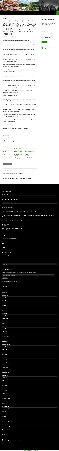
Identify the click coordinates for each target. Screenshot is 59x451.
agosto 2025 (5, 297)
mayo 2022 (4, 305)
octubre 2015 (5, 370)
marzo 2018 (4, 315)
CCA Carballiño (5, 194)
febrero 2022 (5, 310)
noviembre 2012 (5, 421)
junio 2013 (4, 413)
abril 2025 (4, 300)
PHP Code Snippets (24, 450)
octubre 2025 (5, 295)
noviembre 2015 (5, 367)
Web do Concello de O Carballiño (10, 199)
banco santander (7, 164)
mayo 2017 (4, 326)
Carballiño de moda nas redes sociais (48, 24)
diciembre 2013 (5, 406)
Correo (47, 12)
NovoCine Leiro (5, 196)
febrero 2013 (5, 419)
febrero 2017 (5, 331)
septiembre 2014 (6, 398)
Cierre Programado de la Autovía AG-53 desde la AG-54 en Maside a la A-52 (19, 211)
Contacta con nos (6, 188)
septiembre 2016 (6, 344)
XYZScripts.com (35, 450)
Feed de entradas (6, 249)
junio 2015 (4, 380)
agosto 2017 (5, 321)
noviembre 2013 (5, 408)
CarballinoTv (13, 36)
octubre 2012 (5, 424)
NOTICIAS (42, 12)
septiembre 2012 (6, 426)
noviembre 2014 (5, 393)
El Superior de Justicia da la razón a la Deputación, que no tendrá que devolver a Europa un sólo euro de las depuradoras (19, 172)
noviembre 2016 (5, 339)
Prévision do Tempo (6, 238)
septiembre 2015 (6, 372)
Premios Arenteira (6, 191)
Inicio (37, 12)
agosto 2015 (5, 375)
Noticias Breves (5, 224)
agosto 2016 (5, 346)
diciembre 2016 (5, 336)
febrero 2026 (5, 290)
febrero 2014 (5, 403)
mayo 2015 (4, 383)
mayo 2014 (4, 401)
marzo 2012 (4, 434)
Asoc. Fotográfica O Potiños (9, 202)
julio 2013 (4, 411)
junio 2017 (4, 323)
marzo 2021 (4, 313)
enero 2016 (4, 362)
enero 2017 (4, 333)
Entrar (44, 42)
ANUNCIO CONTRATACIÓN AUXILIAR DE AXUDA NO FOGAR (17, 178)
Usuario (43, 35)
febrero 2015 (5, 388)
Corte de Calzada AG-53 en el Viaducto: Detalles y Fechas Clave (16, 220)
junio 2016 (4, 349)
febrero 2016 (5, 359)
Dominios (53, 12)
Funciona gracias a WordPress (8, 448)
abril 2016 (4, 354)
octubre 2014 (5, 395)
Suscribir (5, 278)
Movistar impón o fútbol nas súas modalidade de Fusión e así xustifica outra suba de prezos (30, 151)
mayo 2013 (4, 416)
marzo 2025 (4, 302)
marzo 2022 (4, 308)
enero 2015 (4, 390)
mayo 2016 (4, 352)
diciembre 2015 (5, 364)
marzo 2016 (4, 357)
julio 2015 (4, 377)
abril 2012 (4, 432)
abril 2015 (4, 385)
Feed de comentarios (6, 252)
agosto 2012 (5, 429)
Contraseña (44, 38)
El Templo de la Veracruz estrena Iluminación (12, 228)
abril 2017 (4, 328)
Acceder (4, 247)
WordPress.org (5, 255)
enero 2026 (4, 292)
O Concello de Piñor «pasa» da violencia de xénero (7, 150)
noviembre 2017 (5, 318)
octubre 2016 (5, 341)
